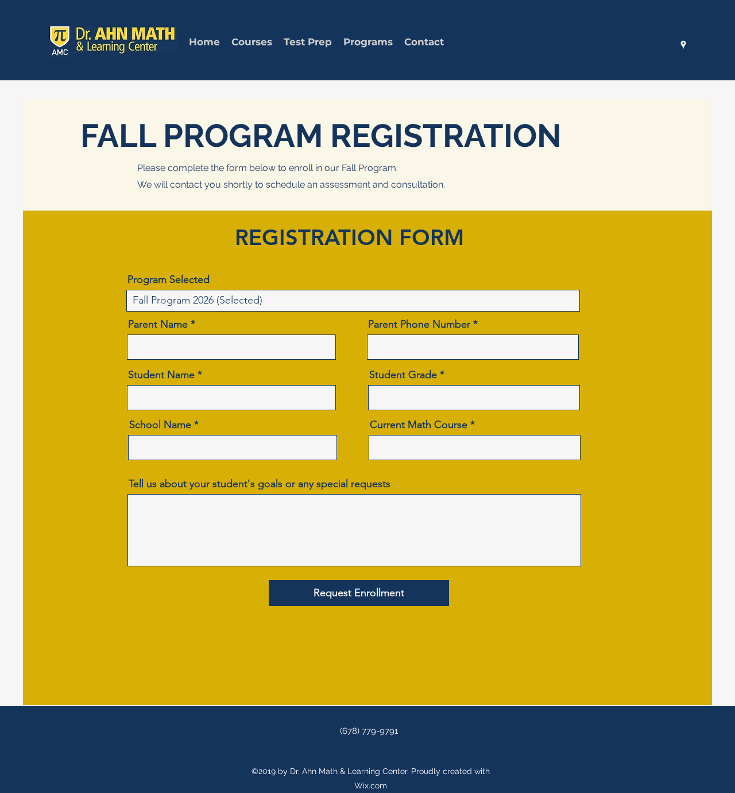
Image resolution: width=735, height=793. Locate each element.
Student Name (161, 375)
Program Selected (168, 279)
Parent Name (158, 324)
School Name (160, 424)
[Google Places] (683, 44)
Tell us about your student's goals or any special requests (259, 484)
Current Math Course (418, 424)
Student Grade (403, 375)
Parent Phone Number (419, 324)
